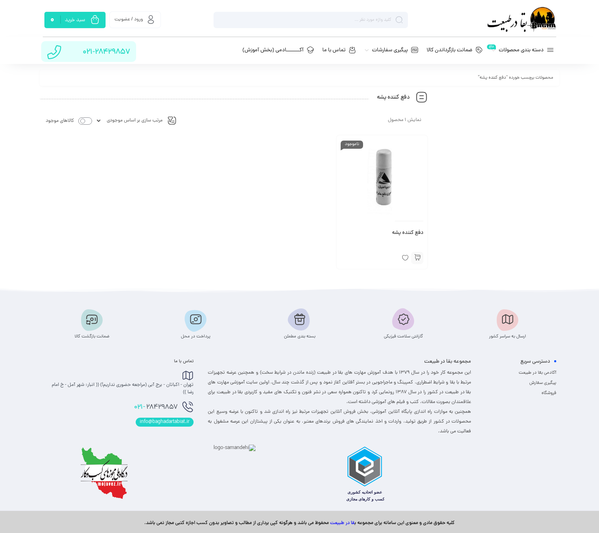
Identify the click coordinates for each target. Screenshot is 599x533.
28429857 (156, 407)
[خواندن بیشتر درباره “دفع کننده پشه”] (417, 258)
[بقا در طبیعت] (521, 20)
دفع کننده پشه (407, 233)
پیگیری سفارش (542, 383)
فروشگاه (549, 393)
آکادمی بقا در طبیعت (537, 373)
